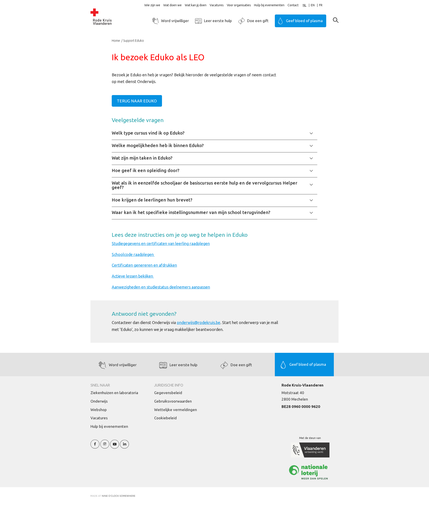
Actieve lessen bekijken (133, 276)
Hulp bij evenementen (269, 5)
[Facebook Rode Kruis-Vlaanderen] (94, 447)
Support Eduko (133, 40)
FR (320, 5)
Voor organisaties (239, 5)
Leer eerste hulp (218, 21)
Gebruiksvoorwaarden (173, 401)
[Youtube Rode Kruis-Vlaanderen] (114, 447)
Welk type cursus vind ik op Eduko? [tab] (148, 132)
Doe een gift (258, 21)
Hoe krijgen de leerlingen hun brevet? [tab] (152, 199)
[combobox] (307, 5)
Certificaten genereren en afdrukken (144, 265)
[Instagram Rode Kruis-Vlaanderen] (104, 447)
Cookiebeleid (165, 418)
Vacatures (217, 5)
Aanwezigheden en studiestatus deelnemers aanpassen (161, 287)
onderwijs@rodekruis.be (198, 322)
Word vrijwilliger (175, 21)
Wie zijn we (152, 5)
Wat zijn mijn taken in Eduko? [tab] (142, 157)
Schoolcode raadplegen (133, 254)
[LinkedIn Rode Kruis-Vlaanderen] (124, 447)
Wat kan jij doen (195, 5)
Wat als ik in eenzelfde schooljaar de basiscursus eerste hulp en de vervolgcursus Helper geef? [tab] (204, 185)
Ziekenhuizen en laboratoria (114, 393)
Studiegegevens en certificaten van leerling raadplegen (161, 243)
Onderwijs (99, 401)
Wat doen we (172, 5)
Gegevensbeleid (168, 393)
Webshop (98, 409)
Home (116, 40)
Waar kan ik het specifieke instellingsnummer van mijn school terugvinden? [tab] (191, 212)
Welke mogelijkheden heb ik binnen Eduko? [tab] (158, 145)
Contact (293, 5)
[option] (315, 5)
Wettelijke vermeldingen (175, 409)
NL (304, 5)
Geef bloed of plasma (304, 21)
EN (313, 5)
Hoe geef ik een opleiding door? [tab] (145, 170)
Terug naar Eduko (137, 101)
